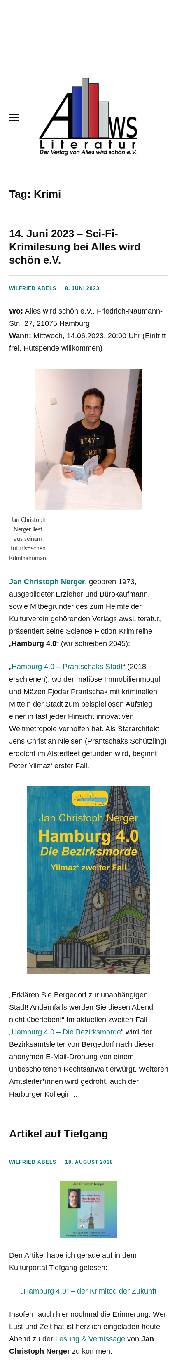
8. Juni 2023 (82, 288)
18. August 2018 (89, 1162)
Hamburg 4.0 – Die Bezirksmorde (66, 1032)
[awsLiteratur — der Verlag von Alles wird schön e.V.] (88, 118)
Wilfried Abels (32, 288)
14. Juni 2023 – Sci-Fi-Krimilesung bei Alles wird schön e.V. (75, 247)
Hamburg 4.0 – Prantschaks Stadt (67, 666)
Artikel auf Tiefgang (58, 1133)
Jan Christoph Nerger (47, 582)
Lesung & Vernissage (90, 1339)
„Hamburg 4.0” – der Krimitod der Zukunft (88, 1291)
